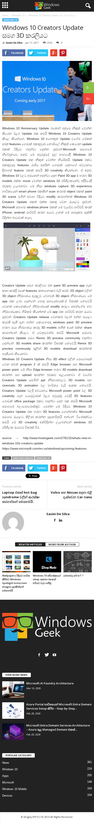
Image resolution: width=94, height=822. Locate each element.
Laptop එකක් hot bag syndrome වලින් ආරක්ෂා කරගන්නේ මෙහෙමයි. (21, 497)
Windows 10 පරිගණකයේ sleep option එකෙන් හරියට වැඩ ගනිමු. (47, 579)
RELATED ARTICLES (30, 544)
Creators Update (23, 458)
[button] (87, 6)
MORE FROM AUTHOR (62, 544)
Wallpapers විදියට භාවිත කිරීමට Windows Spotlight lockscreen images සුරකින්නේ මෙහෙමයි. (16, 583)
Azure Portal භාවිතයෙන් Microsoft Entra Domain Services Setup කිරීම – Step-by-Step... (59, 706)
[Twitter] (46, 654)
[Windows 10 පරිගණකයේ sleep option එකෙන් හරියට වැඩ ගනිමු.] (47, 561)
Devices (7, 795)
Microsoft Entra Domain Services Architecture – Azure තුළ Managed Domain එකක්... (58, 727)
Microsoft (8, 782)
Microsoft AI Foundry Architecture (50, 683)
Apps (5, 776)
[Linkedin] (60, 520)
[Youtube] (54, 654)
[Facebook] (54, 520)
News (5, 762)
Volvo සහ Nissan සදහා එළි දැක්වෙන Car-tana (71, 494)
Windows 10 (10, 19)
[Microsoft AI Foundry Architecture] (13, 689)
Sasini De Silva (14, 42)
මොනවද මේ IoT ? (73, 575)
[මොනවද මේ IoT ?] (77, 561)
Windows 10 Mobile (14, 789)
